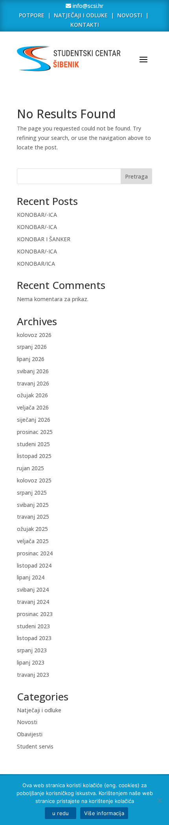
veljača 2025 (33, 541)
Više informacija (104, 813)
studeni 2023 (33, 626)
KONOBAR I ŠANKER (43, 239)
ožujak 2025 (32, 529)
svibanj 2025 (33, 504)
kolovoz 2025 (34, 480)
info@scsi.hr (87, 5)
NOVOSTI (130, 15)
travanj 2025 (33, 516)
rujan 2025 (30, 468)
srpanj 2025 (32, 492)
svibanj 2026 (33, 371)
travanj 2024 (33, 601)
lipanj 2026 (30, 359)
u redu (60, 813)
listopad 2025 (34, 456)
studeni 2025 (33, 444)
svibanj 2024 (33, 589)
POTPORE (31, 15)
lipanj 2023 (30, 662)
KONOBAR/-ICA (37, 214)
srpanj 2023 (32, 650)
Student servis (35, 746)
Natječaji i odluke (39, 710)
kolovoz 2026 (34, 335)
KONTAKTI (84, 24)
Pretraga (136, 176)
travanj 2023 (33, 674)
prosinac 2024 (35, 553)
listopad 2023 (34, 638)
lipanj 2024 (30, 577)
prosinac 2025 (35, 432)
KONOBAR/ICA (36, 263)
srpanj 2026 (32, 346)
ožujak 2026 (32, 395)
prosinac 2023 (35, 614)
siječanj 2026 (33, 419)
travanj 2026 (33, 383)
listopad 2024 (34, 565)
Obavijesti (29, 734)
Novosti (27, 722)
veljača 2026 (33, 407)
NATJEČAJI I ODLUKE (81, 15)
